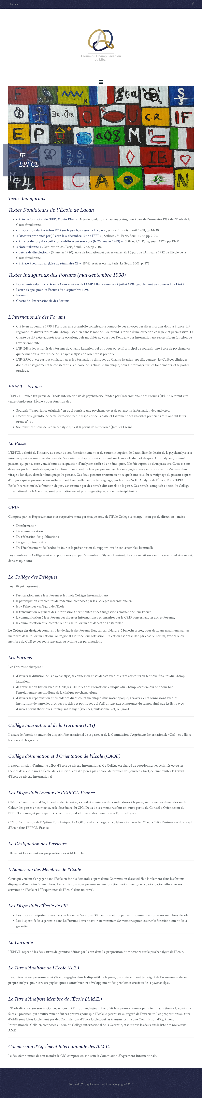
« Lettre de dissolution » (33, 252)
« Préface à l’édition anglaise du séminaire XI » (48, 263)
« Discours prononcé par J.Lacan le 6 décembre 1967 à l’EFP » (59, 236)
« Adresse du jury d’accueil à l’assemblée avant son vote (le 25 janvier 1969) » (69, 241)
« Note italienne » (28, 247)
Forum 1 (22, 295)
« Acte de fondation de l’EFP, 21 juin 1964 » (46, 219)
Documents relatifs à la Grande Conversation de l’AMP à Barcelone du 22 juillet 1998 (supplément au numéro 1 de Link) (100, 284)
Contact (13, 4)
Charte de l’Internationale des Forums (42, 301)
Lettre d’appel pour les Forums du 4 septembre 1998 (52, 289)
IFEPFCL (28, 160)
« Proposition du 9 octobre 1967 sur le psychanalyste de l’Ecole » (60, 230)
